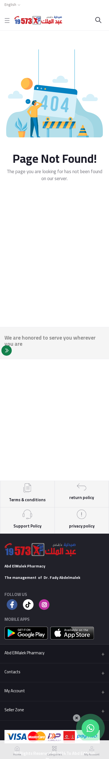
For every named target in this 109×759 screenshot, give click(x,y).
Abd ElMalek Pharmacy (24, 653)
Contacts (12, 672)
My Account (14, 690)
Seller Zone (14, 709)
